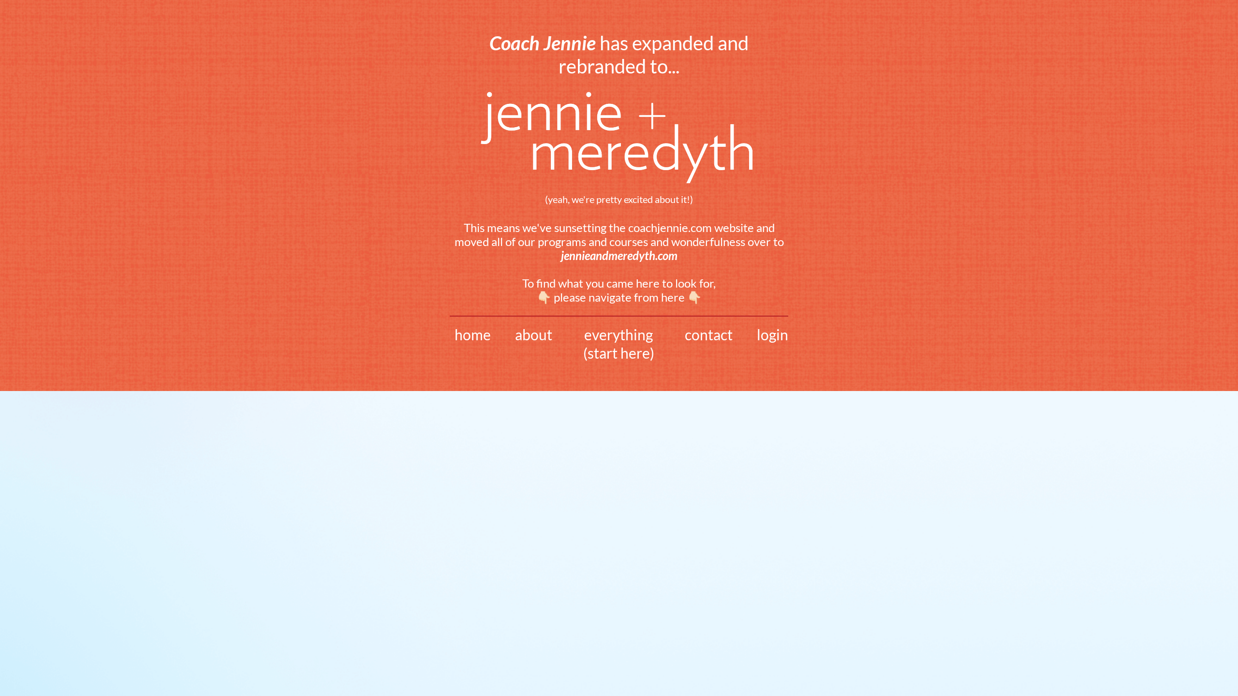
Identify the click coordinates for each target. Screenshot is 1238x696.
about (533, 334)
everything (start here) (618, 344)
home (473, 334)
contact (709, 334)
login (772, 334)
